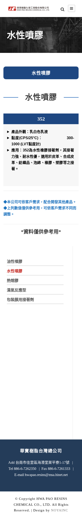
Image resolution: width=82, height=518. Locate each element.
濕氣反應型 (16, 290)
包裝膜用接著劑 (20, 300)
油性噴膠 (14, 261)
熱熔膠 (12, 281)
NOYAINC (59, 510)
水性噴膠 (14, 271)
